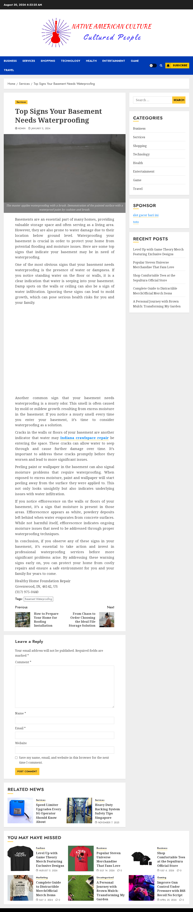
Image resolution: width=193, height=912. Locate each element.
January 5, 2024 (40, 128)
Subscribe (180, 65)
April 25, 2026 (168, 900)
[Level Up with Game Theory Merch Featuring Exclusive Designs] (20, 858)
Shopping (48, 61)
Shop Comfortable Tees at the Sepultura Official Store (171, 859)
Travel (9, 70)
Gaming (161, 877)
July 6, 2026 (167, 870)
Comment (23, 662)
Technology (70, 61)
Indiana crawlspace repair (84, 437)
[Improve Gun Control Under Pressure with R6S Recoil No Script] (141, 888)
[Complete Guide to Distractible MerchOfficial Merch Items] (20, 888)
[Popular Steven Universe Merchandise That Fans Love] (81, 858)
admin (22, 128)
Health (91, 61)
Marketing (42, 877)
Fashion (40, 848)
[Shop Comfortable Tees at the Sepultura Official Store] (141, 858)
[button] (161, 65)
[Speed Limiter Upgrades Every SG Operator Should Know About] (20, 810)
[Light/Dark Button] (153, 65)
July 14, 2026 (107, 870)
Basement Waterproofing (38, 599)
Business (10, 61)
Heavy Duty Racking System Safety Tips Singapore (107, 811)
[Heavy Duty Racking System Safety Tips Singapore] (79, 810)
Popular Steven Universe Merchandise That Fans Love (153, 264)
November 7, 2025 (108, 822)
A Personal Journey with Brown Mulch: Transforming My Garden (110, 890)
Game (135, 61)
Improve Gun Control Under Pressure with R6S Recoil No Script (171, 888)
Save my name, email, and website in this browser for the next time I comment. (64, 760)
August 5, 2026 (48, 870)
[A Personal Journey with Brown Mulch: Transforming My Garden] (81, 888)
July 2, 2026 (46, 900)
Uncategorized (105, 877)
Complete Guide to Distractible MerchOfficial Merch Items (48, 888)
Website (21, 743)
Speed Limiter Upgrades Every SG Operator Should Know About (48, 813)
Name (20, 713)
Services (28, 61)
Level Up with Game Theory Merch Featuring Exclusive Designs (50, 859)
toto (136, 222)
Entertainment (113, 61)
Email (20, 728)
